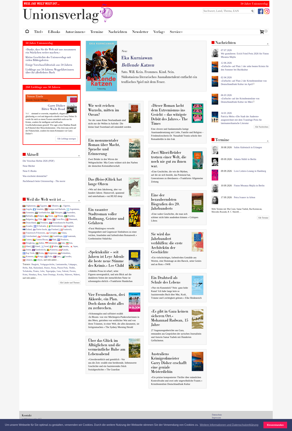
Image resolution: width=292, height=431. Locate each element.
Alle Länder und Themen (70, 282)
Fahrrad (65, 271)
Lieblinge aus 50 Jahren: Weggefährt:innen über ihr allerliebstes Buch (50, 71)
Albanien (55, 206)
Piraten (36, 271)
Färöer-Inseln (41, 229)
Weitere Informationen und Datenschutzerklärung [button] (229, 424)
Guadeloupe (57, 236)
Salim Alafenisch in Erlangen (248, 147)
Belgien (40, 216)
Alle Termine (263, 218)
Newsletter (140, 32)
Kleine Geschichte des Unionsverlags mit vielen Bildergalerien (48, 59)
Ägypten (43, 206)
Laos (58, 256)
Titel (37, 32)
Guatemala (70, 236)
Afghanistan (30, 206)
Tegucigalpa (50, 271)
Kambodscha (40, 250)
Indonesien (52, 243)
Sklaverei (68, 274)
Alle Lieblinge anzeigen (66, 139)
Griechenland (30, 236)
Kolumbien (65, 253)
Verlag (158, 32)
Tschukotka (27, 271)
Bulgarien (29, 219)
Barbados (29, 216)
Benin (50, 216)
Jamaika (65, 246)
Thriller (72, 268)
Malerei (77, 274)
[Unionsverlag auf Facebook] (260, 11)
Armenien (29, 212)
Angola (28, 209)
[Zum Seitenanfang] (267, 44)
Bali (30, 268)
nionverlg (63, 14)
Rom (40, 274)
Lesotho (67, 256)
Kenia (41, 253)
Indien (41, 243)
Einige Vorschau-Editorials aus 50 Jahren (49, 65)
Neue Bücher (29, 166)
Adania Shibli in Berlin (245, 159)
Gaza (59, 271)
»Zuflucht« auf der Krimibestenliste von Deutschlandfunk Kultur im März (240, 98)
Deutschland (30, 222)
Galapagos (72, 264)
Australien (70, 212)
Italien (55, 246)
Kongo (40, 256)
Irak (63, 243)
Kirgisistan (52, 253)
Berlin (25, 268)
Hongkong (29, 243)
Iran (70, 243)
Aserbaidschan (44, 212)
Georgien (53, 233)
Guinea (28, 239)
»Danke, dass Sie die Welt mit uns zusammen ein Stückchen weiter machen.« (51, 51)
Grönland (44, 236)
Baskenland (38, 268)
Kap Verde (29, 253)
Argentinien (74, 209)
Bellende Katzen (137, 65)
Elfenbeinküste (56, 226)
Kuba (49, 256)
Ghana (63, 233)
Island (37, 246)
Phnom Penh (62, 268)
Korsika (60, 274)
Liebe (42, 271)
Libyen (39, 260)
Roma (53, 268)
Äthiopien (58, 212)
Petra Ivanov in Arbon (244, 197)
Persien (73, 271)
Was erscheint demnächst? (35, 176)
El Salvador (41, 226)
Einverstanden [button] (275, 425)
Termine (96, 32)
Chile (40, 219)
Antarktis (40, 209)
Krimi (25, 274)
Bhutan (60, 216)
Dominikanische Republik (62, 222)
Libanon (28, 260)
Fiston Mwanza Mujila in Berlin (249, 185)
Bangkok (35, 264)
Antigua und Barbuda (56, 209)
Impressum (216, 417)
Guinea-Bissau (41, 239)
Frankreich (66, 229)
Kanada (65, 250)
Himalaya (32, 274)
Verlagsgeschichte (47, 264)
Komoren (29, 256)
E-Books (54, 32)
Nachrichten (117, 32)
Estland (28, 229)
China (48, 219)
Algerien (66, 206)
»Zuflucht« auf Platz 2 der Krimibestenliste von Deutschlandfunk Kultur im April (244, 80)
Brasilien (71, 216)
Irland (28, 246)
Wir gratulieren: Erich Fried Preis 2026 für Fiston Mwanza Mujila (245, 53)
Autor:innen (74, 32)
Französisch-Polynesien (35, 233)
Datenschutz (217, 415)
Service (175, 32)
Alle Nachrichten (261, 127)
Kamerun (54, 250)
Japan (75, 246)
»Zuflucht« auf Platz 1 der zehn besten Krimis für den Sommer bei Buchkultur (245, 66)
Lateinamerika (61, 264)
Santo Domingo (49, 274)
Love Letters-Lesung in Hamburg (250, 171)
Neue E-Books (29, 171)
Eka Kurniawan (136, 58)
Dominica (44, 222)
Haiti (54, 239)
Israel (46, 246)
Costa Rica (59, 219)
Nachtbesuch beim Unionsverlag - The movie (44, 181)
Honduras (64, 239)
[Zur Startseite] (27, 32)
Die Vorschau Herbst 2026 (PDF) (38, 161)
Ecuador (28, 226)
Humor (47, 268)
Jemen (28, 250)
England (69, 226)
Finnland (54, 229)
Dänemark (72, 219)
